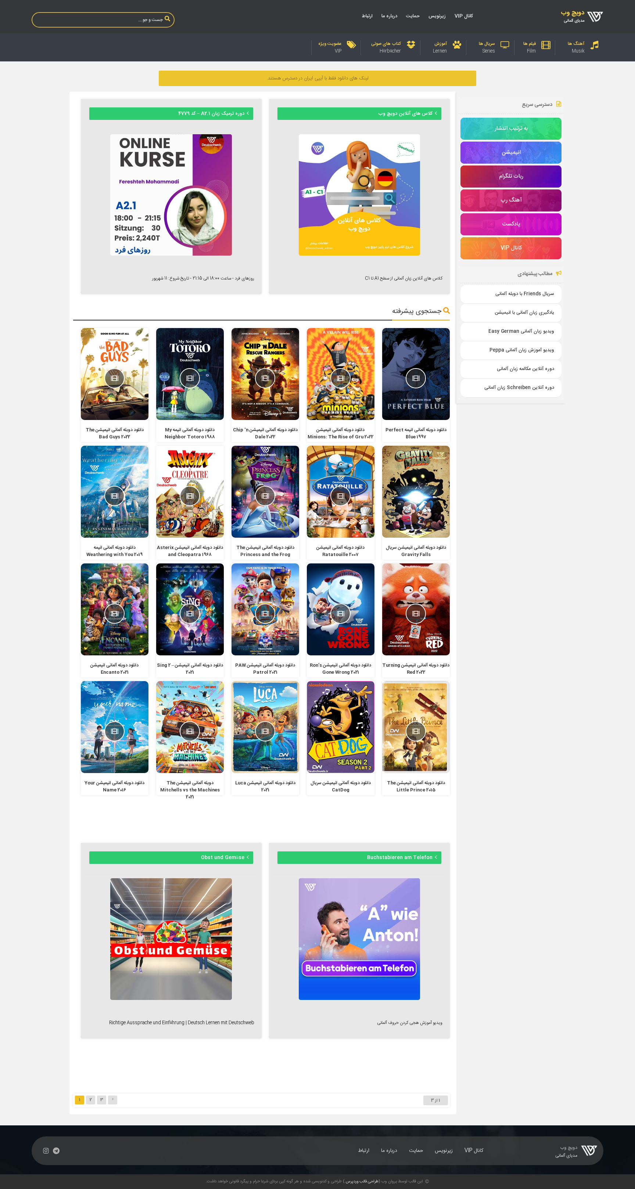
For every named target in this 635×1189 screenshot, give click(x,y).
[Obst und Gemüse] (171, 999)
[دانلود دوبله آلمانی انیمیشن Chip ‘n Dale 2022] (265, 419)
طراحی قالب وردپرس (362, 1181)
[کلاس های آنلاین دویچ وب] (359, 254)
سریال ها (487, 43)
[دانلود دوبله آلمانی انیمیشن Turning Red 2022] (416, 654)
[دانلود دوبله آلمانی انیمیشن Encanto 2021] (115, 654)
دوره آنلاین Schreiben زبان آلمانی (519, 388)
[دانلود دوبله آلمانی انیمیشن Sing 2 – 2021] (190, 654)
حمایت (413, 16)
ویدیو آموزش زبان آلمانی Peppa (521, 350)
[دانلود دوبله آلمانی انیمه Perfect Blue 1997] (416, 419)
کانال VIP (464, 16)
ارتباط (367, 16)
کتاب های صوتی (386, 43)
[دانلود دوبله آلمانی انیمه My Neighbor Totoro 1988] (190, 419)
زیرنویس (437, 16)
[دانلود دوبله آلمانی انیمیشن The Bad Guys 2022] (115, 419)
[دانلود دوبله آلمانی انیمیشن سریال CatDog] (341, 772)
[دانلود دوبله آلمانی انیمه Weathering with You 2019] (115, 536)
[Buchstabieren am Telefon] (359, 999)
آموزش (440, 43)
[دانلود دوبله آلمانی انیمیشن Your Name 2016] (115, 772)
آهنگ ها (576, 43)
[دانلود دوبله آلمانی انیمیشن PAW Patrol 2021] (265, 654)
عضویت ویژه (329, 43)
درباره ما (389, 16)
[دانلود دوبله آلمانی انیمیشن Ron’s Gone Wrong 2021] (341, 654)
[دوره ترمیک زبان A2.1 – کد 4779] (171, 254)
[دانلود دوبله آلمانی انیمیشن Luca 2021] (265, 772)
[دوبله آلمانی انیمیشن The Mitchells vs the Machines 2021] (190, 772)
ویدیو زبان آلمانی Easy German (521, 331)
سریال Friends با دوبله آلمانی (524, 294)
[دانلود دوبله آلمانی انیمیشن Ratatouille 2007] (341, 536)
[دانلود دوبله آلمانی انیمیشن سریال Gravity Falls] (416, 536)
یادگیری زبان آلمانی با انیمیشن (524, 313)
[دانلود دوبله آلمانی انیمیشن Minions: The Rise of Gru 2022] (341, 419)
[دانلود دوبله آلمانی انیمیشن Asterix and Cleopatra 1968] (190, 536)
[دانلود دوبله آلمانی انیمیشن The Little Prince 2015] (416, 772)
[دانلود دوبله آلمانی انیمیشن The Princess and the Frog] (265, 536)
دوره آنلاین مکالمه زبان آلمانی (525, 369)
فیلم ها (529, 43)
